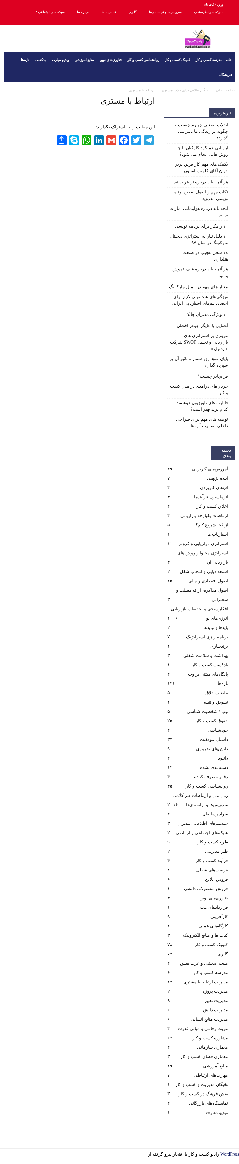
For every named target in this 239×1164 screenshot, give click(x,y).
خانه (229, 60)
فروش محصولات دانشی (206, 888)
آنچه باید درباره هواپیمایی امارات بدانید (198, 211)
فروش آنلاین (216, 879)
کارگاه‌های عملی (213, 926)
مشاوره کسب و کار (210, 1038)
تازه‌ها (25, 60)
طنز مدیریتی (216, 851)
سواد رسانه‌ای (215, 814)
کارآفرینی (219, 916)
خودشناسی (218, 730)
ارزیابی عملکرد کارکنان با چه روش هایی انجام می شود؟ (202, 151)
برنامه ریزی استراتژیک (207, 637)
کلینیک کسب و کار (177, 60)
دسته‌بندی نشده (214, 767)
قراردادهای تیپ (214, 907)
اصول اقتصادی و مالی (208, 581)
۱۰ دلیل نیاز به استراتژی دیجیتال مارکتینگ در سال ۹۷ (199, 239)
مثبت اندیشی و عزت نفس (204, 963)
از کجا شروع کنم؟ (211, 525)
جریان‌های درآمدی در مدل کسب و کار (199, 389)
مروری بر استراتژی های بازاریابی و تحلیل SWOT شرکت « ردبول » (199, 342)
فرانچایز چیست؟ (213, 376)
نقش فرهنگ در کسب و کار (203, 1094)
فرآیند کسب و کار (212, 860)
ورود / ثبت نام (213, 4)
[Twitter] (50, 20)
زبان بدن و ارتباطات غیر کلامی (200, 795)
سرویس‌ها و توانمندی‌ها (165, 12)
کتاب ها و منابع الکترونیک (205, 935)
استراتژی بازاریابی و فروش (202, 543)
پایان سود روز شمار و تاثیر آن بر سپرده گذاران (199, 361)
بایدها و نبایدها (216, 627)
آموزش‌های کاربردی (210, 469)
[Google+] (19, 20)
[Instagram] (29, 20)
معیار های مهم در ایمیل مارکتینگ (198, 286)
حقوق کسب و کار (212, 720)
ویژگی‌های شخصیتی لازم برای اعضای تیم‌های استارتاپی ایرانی (200, 300)
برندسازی (219, 646)
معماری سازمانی (212, 1047)
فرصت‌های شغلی (212, 870)
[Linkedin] (40, 20)
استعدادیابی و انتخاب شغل (204, 571)
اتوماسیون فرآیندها (211, 497)
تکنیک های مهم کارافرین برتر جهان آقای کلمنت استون (201, 167)
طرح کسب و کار (213, 842)
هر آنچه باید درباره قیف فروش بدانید (200, 272)
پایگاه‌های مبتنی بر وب (208, 674)
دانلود (223, 758)
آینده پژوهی (217, 478)
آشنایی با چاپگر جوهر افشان (202, 325)
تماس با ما (109, 12)
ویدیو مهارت (60, 60)
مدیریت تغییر (216, 1000)
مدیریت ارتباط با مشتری (205, 982)
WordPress (229, 1154)
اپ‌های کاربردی (214, 487)
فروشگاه (225, 74)
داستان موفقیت (214, 739)
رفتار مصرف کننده (211, 776)
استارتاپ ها (217, 534)
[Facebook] (9, 20)
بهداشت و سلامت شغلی (205, 655)
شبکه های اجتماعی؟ (50, 12)
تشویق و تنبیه (216, 702)
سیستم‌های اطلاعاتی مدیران (202, 823)
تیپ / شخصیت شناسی (207, 711)
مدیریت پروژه (215, 991)
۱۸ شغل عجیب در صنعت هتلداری (205, 255)
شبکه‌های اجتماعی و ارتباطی (202, 832)
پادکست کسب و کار (210, 665)
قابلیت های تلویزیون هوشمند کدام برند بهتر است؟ (202, 406)
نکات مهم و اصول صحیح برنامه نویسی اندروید (199, 195)
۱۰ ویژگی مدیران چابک (206, 314)
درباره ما (83, 12)
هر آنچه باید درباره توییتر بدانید (201, 182)
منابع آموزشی (84, 60)
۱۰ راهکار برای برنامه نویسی (201, 226)
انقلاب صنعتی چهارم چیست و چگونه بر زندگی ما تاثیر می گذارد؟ (201, 131)
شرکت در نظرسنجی (208, 12)
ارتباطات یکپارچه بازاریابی (204, 515)
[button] (11, 67)
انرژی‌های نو (217, 618)
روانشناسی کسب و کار (143, 60)
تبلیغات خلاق (216, 693)
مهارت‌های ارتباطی (211, 1075)
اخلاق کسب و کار (212, 506)
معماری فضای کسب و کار (204, 1056)
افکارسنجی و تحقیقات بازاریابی (199, 609)
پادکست (40, 60)
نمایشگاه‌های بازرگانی (208, 1103)
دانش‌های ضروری (212, 748)
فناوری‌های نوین (111, 60)
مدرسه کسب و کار (209, 60)
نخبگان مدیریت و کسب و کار (202, 1084)
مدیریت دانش (215, 1010)
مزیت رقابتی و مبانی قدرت (203, 1028)
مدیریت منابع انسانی (209, 1019)
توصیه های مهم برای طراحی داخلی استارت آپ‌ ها (202, 422)
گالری (133, 12)
